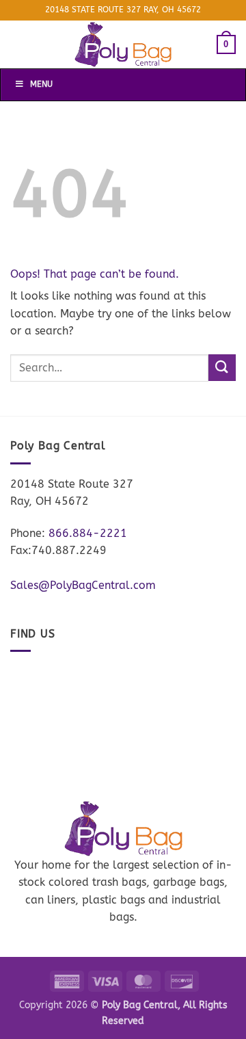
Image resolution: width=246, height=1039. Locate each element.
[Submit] (222, 367)
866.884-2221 (88, 533)
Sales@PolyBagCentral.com (83, 585)
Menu (41, 84)
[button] (226, 44)
